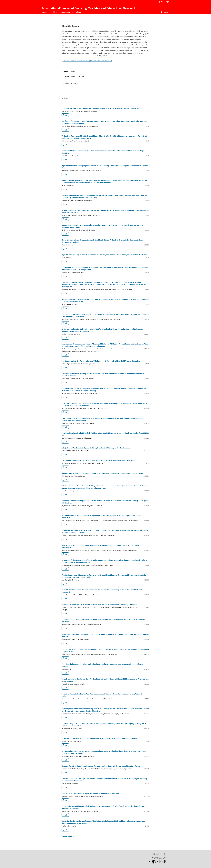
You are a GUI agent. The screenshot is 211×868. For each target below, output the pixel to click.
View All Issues (67, 836)
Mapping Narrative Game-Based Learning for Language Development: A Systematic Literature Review (101, 766)
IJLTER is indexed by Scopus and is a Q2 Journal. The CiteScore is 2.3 (87, 61)
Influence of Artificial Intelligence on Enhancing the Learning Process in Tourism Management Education (102, 473)
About (78, 12)
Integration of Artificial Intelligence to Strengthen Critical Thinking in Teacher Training (96, 448)
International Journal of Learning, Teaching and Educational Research (89, 8)
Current (44, 12)
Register (160, 2)
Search (165, 12)
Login (167, 2)
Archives (54, 12)
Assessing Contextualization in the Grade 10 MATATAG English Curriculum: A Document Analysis (99, 738)
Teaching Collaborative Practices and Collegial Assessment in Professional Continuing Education (99, 605)
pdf (66, 115)
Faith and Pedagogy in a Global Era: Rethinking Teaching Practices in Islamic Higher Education (98, 460)
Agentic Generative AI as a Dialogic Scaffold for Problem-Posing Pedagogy (90, 793)
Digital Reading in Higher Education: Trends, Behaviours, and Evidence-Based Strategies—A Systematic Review (104, 255)
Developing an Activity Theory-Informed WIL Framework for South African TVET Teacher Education (101, 361)
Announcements (67, 12)
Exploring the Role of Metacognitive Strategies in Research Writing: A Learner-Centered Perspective (100, 108)
